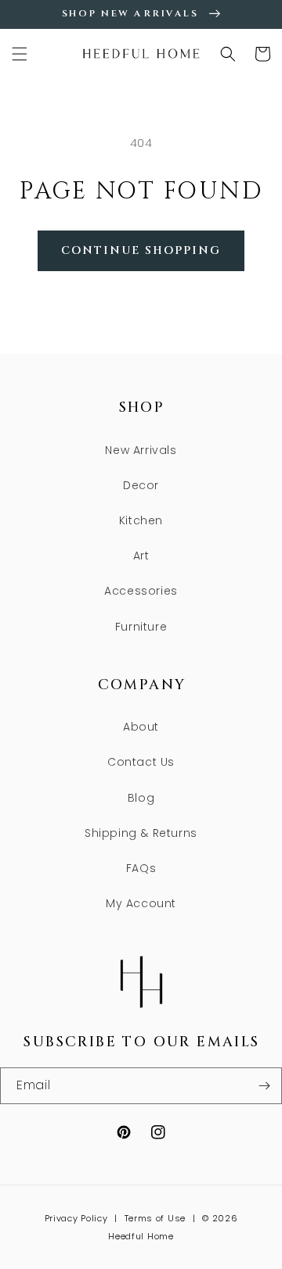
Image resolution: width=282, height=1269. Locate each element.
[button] (19, 54)
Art (141, 555)
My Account (141, 903)
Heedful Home (140, 1236)
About (141, 727)
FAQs (141, 868)
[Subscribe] (264, 1085)
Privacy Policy (76, 1218)
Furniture (141, 626)
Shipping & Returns (141, 833)
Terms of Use (155, 1218)
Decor (141, 485)
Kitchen (141, 520)
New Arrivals (140, 450)
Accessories (141, 591)
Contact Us (141, 762)
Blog (141, 798)
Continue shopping (141, 250)
